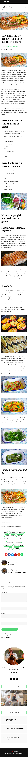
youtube (7, 2)
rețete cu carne (8, 545)
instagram (5, 2)
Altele (3, 46)
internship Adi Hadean (9, 539)
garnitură (22, 532)
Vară (12, 48)
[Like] (6, 554)
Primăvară (16, 46)
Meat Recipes (9, 46)
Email (3, 613)
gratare (7, 535)
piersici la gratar (20, 539)
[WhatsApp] (21, 554)
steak (11, 548)
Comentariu (4, 592)
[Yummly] (18, 554)
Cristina (7, 522)
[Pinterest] (15, 554)
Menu (25, 7)
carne (6, 532)
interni (13, 535)
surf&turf (17, 548)
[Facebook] (9, 554)
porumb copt (10, 542)
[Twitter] (12, 554)
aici (20, 526)
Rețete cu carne (6, 48)
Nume (3, 606)
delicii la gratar (13, 532)
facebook (2, 2)
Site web (3, 621)
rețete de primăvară (19, 545)
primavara (18, 542)
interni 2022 (20, 535)
